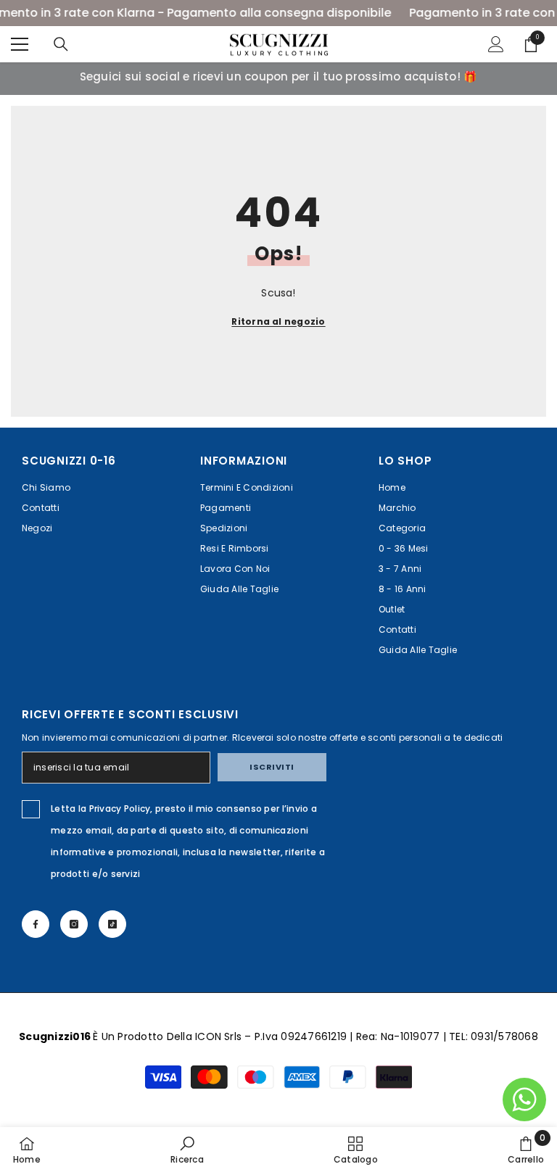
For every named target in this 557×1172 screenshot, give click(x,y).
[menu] (19, 44)
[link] (187, 1149)
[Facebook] (35, 924)
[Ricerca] (61, 44)
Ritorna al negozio (278, 321)
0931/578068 (504, 1036)
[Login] (496, 44)
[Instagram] (74, 924)
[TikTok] (112, 924)
